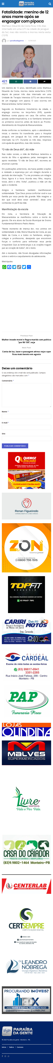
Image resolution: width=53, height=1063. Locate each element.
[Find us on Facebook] (2, 1056)
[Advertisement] (26, 301)
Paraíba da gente (13, 1040)
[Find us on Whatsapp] (8, 1056)
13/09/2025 (32, 41)
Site (3, 433)
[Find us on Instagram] (5, 1056)
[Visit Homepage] (26, 3)
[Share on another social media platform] (44, 81)
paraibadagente (17, 41)
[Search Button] (50, 3)
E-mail (5, 423)
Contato (20, 1047)
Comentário (8, 381)
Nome (5, 411)
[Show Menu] (3, 3)
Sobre (11, 1047)
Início (4, 1047)
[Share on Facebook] (30, 81)
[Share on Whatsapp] (16, 81)
